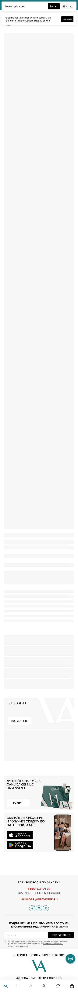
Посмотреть (19, 721)
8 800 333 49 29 (39, 889)
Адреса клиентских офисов (39, 978)
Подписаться (61, 935)
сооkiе (46, 20)
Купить (18, 803)
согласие (18, 941)
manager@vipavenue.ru (39, 899)
